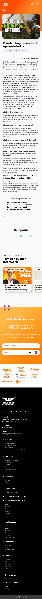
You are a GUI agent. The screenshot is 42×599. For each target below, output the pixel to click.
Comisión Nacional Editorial (15, 497)
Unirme (30, 352)
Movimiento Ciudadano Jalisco (25, 176)
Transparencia (10, 575)
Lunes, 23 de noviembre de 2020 (18, 178)
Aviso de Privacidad (21, 597)
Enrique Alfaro (16, 85)
